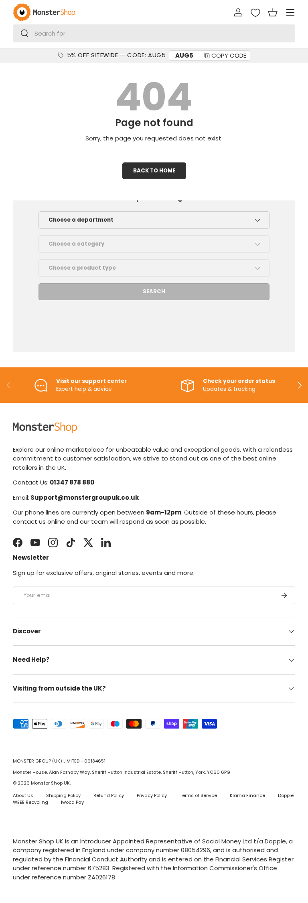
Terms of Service (198, 795)
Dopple (286, 795)
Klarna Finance (247, 795)
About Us (23, 795)
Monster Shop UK (50, 783)
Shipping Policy (63, 795)
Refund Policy (108, 795)
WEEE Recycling (30, 802)
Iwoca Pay (72, 802)
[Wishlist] (255, 13)
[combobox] (154, 33)
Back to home (154, 170)
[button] (273, 12)
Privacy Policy (152, 795)
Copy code (228, 55)
